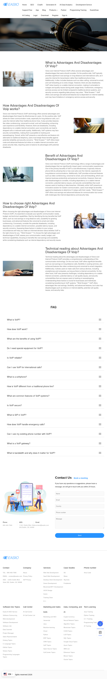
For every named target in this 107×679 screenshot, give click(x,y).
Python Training (89, 615)
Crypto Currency (69, 617)
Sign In (64, 15)
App (37, 10)
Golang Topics (7, 640)
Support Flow (27, 10)
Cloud (45, 631)
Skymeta (66, 580)
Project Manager (8, 633)
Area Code (87, 572)
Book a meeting (81, 478)
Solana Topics (7, 651)
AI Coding (26, 15)
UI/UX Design (47, 590)
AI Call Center (27, 612)
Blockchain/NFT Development (53, 587)
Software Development (10, 622)
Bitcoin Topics (68, 656)
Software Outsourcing (10, 615)
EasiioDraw (94, 10)
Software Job (7, 626)
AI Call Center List (29, 615)
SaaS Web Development (51, 576)
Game (45, 594)
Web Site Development (51, 572)
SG (65, 572)
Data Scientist (7, 629)
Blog (44, 10)
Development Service (84, 5)
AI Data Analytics (66, 5)
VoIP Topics (47, 645)
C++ (44, 601)
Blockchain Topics (69, 627)
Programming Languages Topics (11, 656)
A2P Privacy (27, 580)
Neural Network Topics (71, 620)
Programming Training (78, 10)
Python (45, 634)
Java (44, 624)
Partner (63, 10)
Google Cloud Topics (70, 641)
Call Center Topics (49, 652)
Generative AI (51, 5)
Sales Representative (10, 636)
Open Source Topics (50, 649)
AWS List (66, 649)
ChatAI (40, 5)
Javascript (46, 620)
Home (24, 5)
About (25, 572)
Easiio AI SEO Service (10, 612)
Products (52, 10)
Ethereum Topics (69, 652)
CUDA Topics (68, 631)
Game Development (50, 583)
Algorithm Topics (69, 624)
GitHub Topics (7, 647)
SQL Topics (67, 638)
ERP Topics (47, 638)
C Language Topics (9, 644)
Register (55, 15)
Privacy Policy (27, 576)
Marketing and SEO (49, 617)
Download (45, 15)
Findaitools (67, 583)
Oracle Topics (68, 659)
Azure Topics (68, 645)
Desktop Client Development (52, 580)
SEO (32, 5)
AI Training (87, 626)
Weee (66, 576)
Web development (9, 619)
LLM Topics (67, 634)
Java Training (88, 612)
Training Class (48, 597)
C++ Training (88, 619)
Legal (35, 15)
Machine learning (49, 627)
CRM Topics (47, 641)
